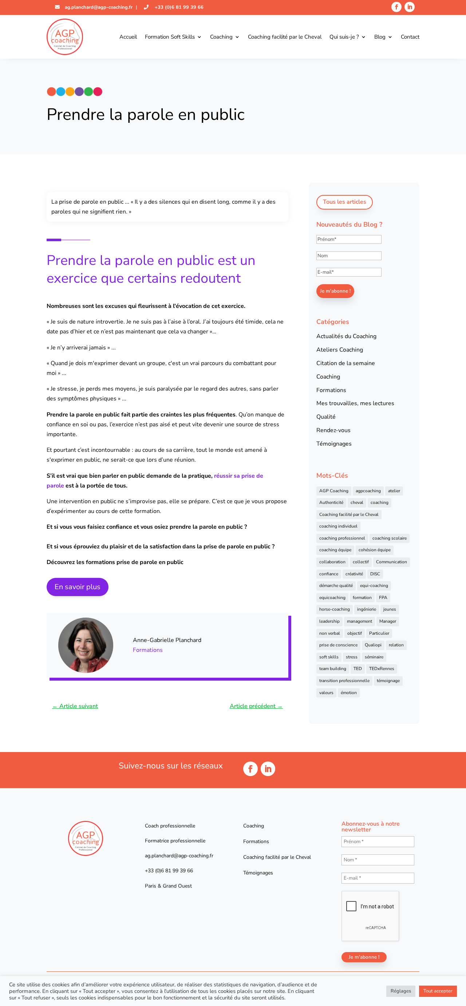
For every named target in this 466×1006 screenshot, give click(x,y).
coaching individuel (338, 526)
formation (362, 597)
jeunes (389, 609)
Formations (148, 650)
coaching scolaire (389, 538)
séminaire (374, 657)
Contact (410, 36)
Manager (387, 621)
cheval (357, 502)
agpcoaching (368, 491)
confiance (328, 574)
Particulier (379, 633)
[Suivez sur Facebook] (396, 7)
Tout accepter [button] (438, 991)
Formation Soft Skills (170, 36)
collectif (361, 562)
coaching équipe (335, 550)
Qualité (326, 417)
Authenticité (331, 502)
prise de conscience (338, 645)
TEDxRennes (381, 669)
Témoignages (334, 444)
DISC (375, 574)
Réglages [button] (401, 991)
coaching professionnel (342, 538)
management (359, 621)
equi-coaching (374, 585)
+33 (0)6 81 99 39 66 (178, 7)
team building (332, 669)
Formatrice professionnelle (175, 840)
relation (396, 645)
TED (358, 669)
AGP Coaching (333, 491)
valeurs (326, 693)
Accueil (128, 36)
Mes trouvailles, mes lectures (355, 403)
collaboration (332, 562)
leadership (329, 621)
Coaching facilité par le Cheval (284, 36)
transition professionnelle (344, 681)
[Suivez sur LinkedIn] (409, 7)
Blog (380, 36)
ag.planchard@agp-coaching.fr (98, 7)
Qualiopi (373, 645)
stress (352, 657)
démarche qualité (336, 585)
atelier (394, 491)
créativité (354, 574)
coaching (379, 502)
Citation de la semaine (345, 363)
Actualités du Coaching (346, 336)
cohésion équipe (375, 550)
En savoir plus (77, 587)
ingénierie (366, 609)
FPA (383, 597)
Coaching (221, 36)
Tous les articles (344, 202)
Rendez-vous (333, 430)
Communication (391, 562)
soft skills (329, 657)
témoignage (388, 681)
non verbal (329, 633)
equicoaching (332, 597)
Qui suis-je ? (344, 36)
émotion (349, 693)
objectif (354, 633)
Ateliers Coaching (339, 350)
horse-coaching (334, 609)
